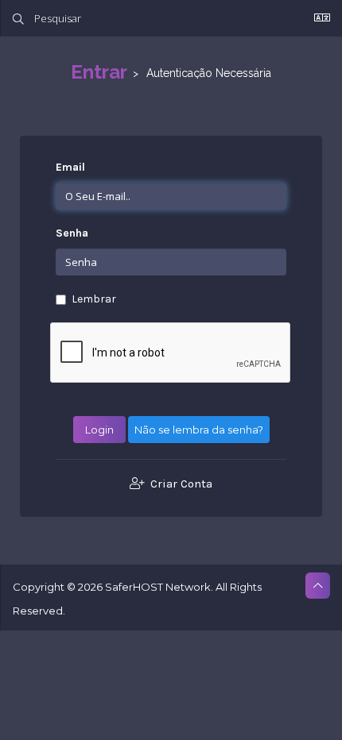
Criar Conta (179, 483)
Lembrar (94, 299)
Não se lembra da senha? (198, 429)
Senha (72, 233)
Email (70, 167)
